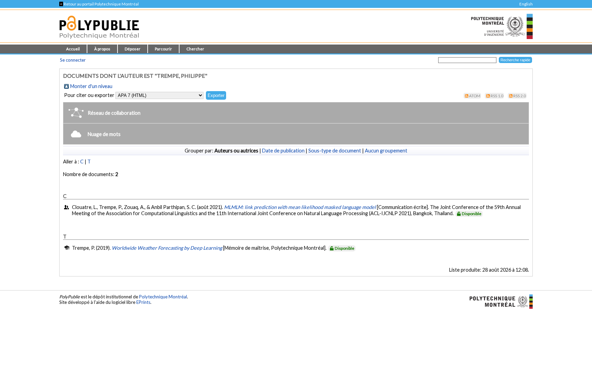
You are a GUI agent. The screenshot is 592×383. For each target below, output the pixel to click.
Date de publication (283, 150)
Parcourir (163, 49)
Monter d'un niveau (91, 86)
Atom (474, 96)
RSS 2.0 (519, 96)
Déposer (132, 49)
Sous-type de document (334, 150)
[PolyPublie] (99, 41)
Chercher (195, 49)
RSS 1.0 (497, 96)
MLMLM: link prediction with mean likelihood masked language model (300, 207)
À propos (102, 49)
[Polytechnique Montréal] (498, 301)
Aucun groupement (386, 150)
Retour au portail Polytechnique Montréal (99, 4)
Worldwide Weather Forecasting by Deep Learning (167, 248)
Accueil (73, 49)
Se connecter (73, 60)
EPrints (143, 302)
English (526, 4)
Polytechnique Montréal (163, 296)
